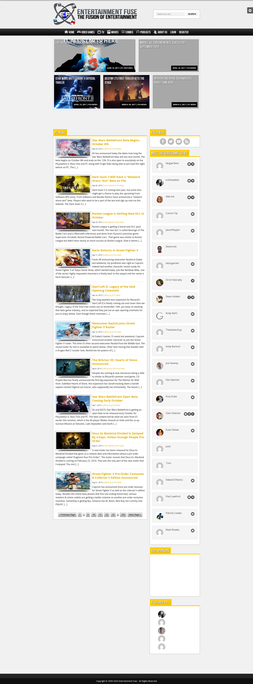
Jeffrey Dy (108, 149)
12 (107, 514)
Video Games (88, 32)
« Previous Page (67, 514)
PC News (117, 295)
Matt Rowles (172, 529)
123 (123, 514)
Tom (168, 463)
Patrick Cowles (174, 513)
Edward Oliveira (174, 479)
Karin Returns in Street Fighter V (115, 250)
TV (103, 32)
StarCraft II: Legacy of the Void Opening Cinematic (113, 288)
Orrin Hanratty (174, 279)
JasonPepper (173, 229)
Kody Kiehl (171, 313)
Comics (129, 32)
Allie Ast (170, 196)
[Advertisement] (126, 118)
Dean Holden (173, 296)
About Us (162, 32)
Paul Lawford (173, 496)
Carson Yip (172, 213)
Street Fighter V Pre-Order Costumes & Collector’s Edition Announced (118, 476)
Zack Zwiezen (109, 185)
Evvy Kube (171, 396)
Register (183, 32)
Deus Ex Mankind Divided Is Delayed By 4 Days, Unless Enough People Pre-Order (118, 437)
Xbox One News (119, 368)
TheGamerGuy (174, 329)
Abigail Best (172, 163)
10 (94, 514)
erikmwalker (172, 179)
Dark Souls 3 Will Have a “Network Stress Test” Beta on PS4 (116, 179)
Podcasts (145, 32)
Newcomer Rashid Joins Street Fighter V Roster (113, 325)
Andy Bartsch (173, 346)
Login (173, 32)
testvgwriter (172, 263)
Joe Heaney (172, 363)
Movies (115, 32)
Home (71, 32)
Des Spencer (173, 379)
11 (100, 514)
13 (113, 514)
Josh (168, 446)
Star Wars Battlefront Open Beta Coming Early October (115, 398)
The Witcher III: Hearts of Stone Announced (114, 362)
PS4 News (117, 149)
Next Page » (135, 514)
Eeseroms (171, 246)
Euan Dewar (172, 429)
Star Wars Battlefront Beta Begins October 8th (116, 142)
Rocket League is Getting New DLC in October (118, 215)
